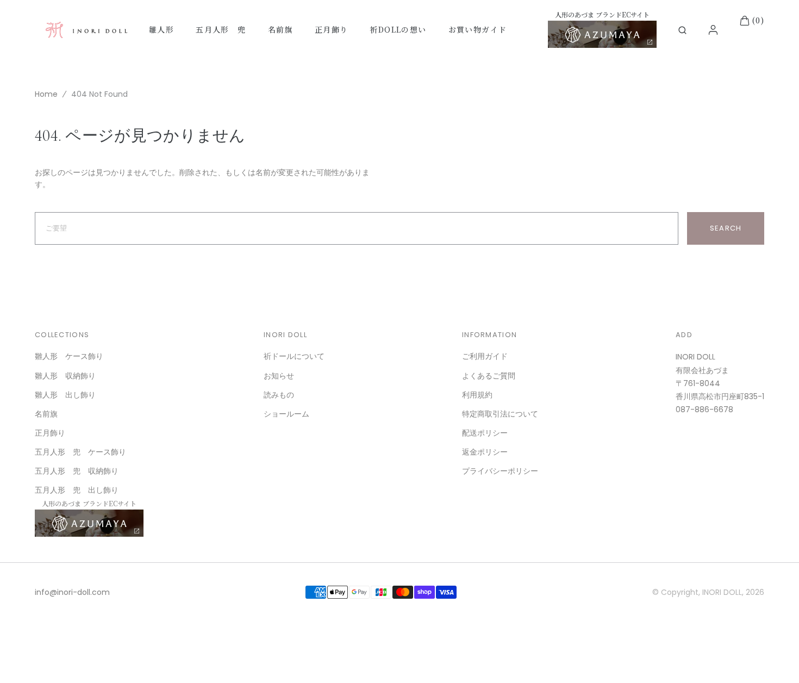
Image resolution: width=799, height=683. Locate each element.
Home (46, 94)
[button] (682, 30)
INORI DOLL (722, 592)
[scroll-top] (774, 658)
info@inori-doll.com (72, 592)
